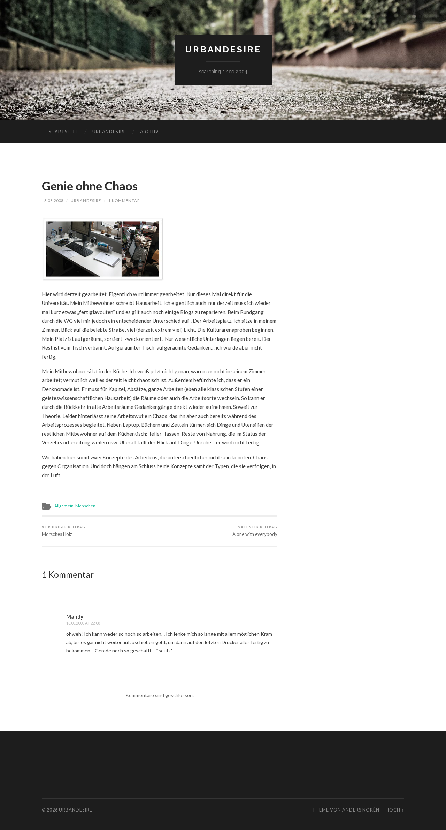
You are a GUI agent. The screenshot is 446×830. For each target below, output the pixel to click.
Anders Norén (360, 810)
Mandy (74, 616)
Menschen (85, 505)
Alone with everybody (254, 531)
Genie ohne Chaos (90, 185)
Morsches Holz (63, 531)
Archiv (149, 131)
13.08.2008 (52, 200)
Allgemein (64, 505)
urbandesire (223, 49)
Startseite (63, 131)
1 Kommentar (124, 200)
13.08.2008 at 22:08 (83, 623)
